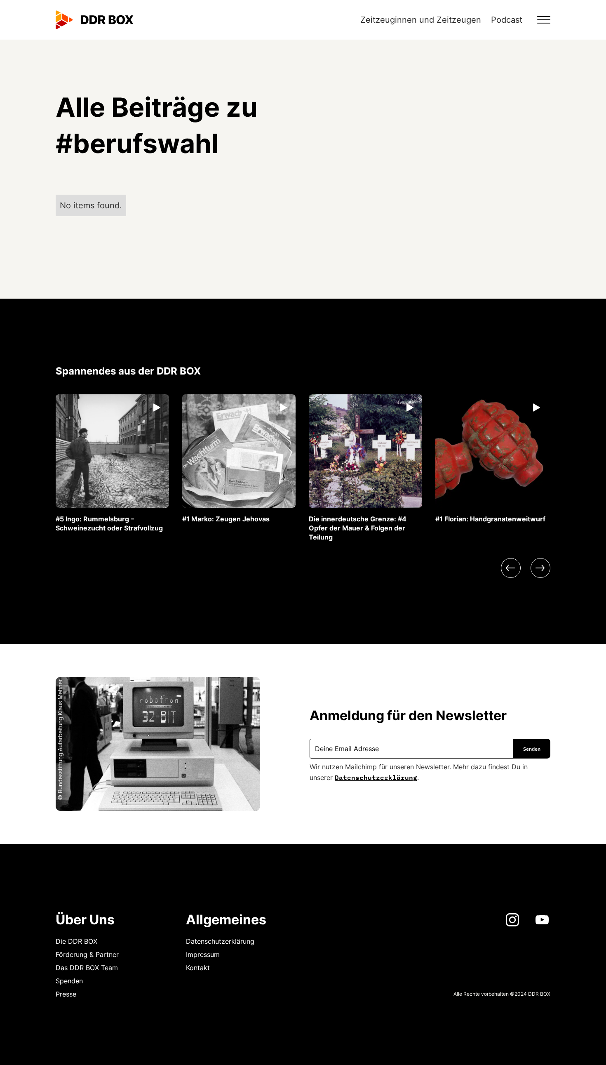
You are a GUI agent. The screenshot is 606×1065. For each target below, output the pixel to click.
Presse (66, 994)
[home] (95, 20)
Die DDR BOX (76, 941)
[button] (538, 19)
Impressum (203, 954)
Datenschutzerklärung (376, 777)
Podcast (506, 20)
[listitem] (112, 463)
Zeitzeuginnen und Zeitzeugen (420, 20)
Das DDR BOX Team (87, 968)
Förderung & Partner (87, 954)
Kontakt (198, 968)
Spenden (69, 981)
